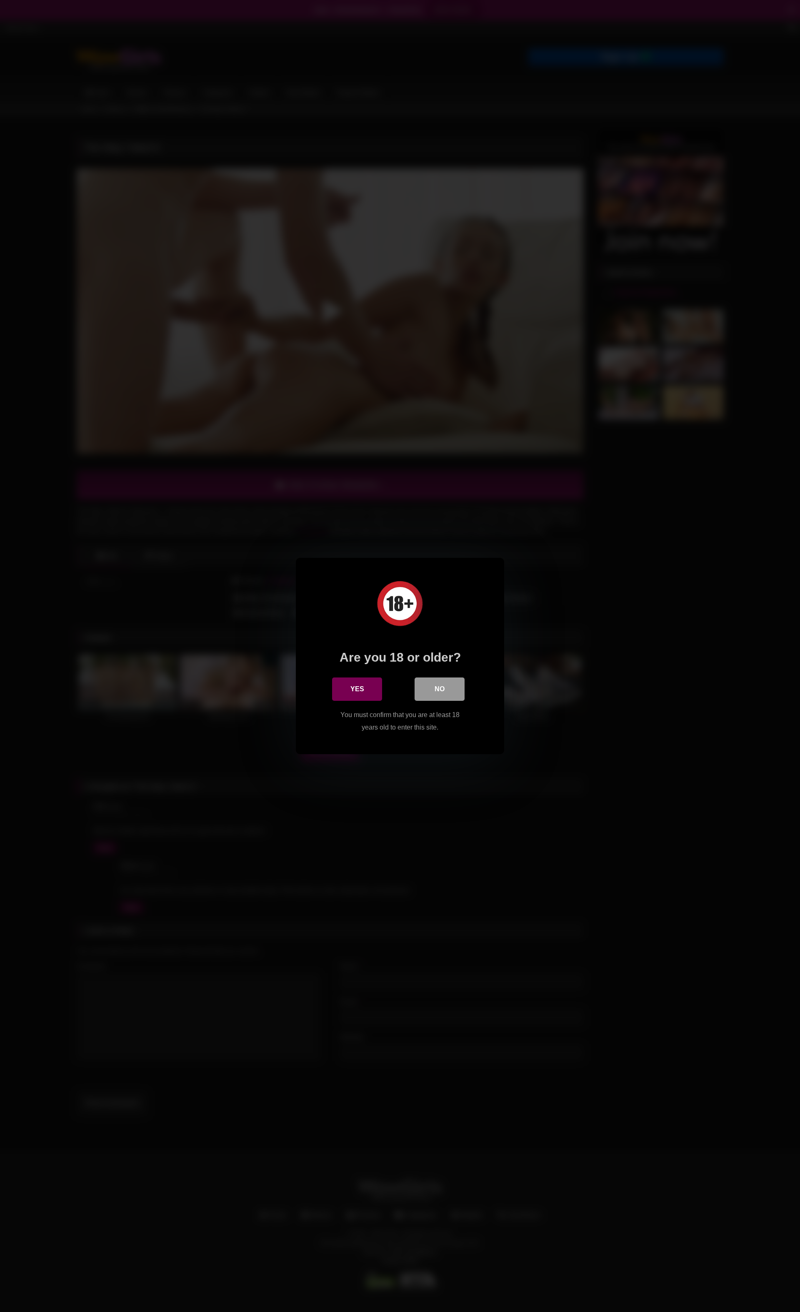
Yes (357, 688)
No (440, 688)
